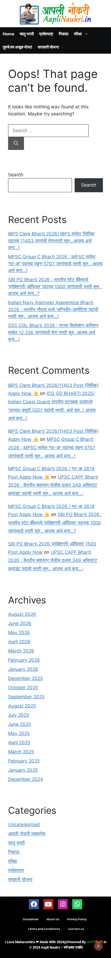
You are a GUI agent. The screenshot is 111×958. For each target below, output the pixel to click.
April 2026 (19, 641)
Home (8, 33)
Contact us (76, 929)
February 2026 (24, 660)
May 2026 (19, 632)
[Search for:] (48, 130)
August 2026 (22, 614)
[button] (107, 5)
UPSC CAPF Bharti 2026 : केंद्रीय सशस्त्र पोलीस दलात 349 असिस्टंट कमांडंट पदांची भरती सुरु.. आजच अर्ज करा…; (53, 485)
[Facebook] (34, 904)
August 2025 (22, 706)
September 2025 (26, 696)
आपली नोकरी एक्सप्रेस (26, 833)
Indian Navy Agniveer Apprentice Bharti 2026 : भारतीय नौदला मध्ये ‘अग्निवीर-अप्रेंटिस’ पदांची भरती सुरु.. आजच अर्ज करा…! (53, 309)
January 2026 (23, 669)
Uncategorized (24, 824)
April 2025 (19, 742)
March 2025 (21, 751)
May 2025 (19, 733)
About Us (52, 919)
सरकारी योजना (48, 47)
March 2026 (21, 651)
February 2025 (24, 761)
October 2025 (23, 687)
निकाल (63, 33)
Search (15, 174)
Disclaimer (31, 919)
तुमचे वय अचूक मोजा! (17, 47)
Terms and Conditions (44, 929)
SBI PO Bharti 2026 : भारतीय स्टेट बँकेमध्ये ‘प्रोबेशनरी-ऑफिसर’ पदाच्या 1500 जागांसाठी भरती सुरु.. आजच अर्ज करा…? (55, 286)
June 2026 (19, 623)
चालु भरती (27, 33)
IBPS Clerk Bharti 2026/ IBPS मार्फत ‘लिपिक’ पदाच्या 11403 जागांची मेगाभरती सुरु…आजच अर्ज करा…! (51, 240)
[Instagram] (63, 904)
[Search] (16, 143)
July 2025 (18, 715)
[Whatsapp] (77, 904)
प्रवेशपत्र (46, 33)
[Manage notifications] (98, 946)
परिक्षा (78, 33)
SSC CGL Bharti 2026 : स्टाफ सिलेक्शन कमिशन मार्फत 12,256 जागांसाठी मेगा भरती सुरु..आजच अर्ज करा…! (53, 332)
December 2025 (25, 678)
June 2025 (19, 724)
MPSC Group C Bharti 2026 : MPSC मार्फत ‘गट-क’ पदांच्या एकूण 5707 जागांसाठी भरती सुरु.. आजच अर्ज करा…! (55, 263)
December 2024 (25, 779)
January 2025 (23, 770)
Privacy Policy (77, 919)
